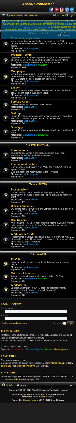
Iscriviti (16, 304)
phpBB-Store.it (47, 397)
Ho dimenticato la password (14, 323)
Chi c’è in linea (10, 331)
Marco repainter (59, 363)
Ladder (15, 87)
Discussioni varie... (23, 206)
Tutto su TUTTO (38, 184)
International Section (24, 164)
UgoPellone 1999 (26, 366)
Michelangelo (31, 48)
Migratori (48, 349)
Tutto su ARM (38, 254)
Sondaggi (17, 127)
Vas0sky (42, 65)
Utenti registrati (61, 349)
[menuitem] (15, 15)
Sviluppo (16, 113)
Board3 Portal (29, 400)
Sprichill (12, 379)
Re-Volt (15, 259)
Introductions (19, 150)
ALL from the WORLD (38, 145)
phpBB (27, 394)
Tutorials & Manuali (23, 273)
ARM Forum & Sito (22, 234)
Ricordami (58, 323)
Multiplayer (18, 71)
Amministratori (18, 349)
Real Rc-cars (19, 220)
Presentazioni (19, 189)
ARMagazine (19, 285)
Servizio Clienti (20, 101)
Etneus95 (43, 135)
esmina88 (6, 366)
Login (4, 304)
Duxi (43, 366)
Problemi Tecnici (21, 54)
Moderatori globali (34, 349)
